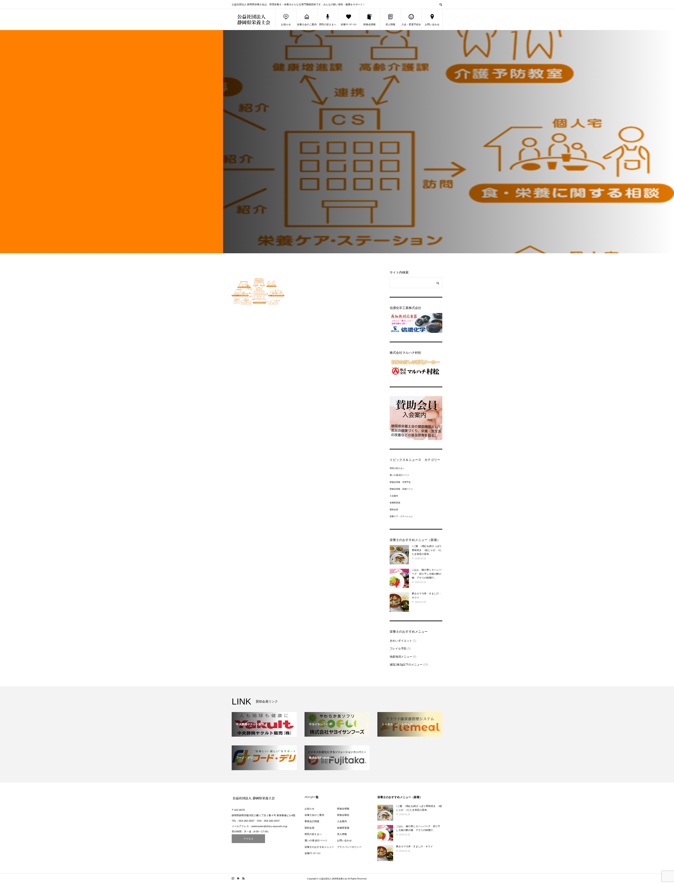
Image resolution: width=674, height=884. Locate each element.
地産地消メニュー (401, 656)
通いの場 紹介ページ (399, 475)
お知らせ (286, 24)
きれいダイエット (401, 640)
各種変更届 (395, 502)
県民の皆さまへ (327, 24)
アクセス (248, 838)
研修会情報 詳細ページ (401, 489)
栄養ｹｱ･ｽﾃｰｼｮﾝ (349, 24)
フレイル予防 (398, 648)
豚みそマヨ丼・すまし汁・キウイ (414, 846)
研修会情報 (369, 24)
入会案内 (394, 496)
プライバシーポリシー (349, 847)
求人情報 (390, 24)
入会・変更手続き (411, 24)
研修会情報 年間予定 (400, 482)
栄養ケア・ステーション (401, 516)
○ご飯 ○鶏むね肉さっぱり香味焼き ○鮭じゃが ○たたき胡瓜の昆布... (427, 550)
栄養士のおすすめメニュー (319, 847)
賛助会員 (394, 509)
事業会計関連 (312, 821)
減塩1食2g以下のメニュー (406, 664)
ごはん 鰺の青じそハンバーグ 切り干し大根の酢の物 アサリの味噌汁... (426, 573)
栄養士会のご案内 (307, 24)
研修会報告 (343, 815)
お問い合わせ (432, 24)
